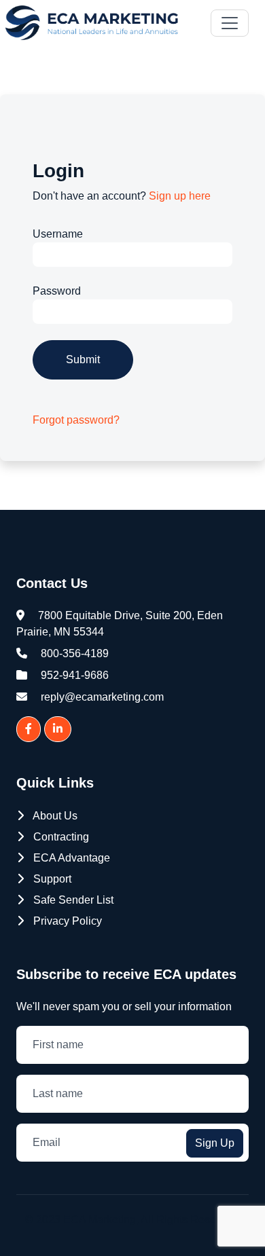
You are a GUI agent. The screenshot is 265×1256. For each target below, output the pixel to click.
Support (51, 879)
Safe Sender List (72, 900)
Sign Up (214, 1143)
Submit (83, 359)
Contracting (60, 837)
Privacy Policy (66, 921)
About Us (54, 815)
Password (57, 291)
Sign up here (180, 196)
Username (58, 234)
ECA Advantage (70, 858)
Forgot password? (76, 420)
